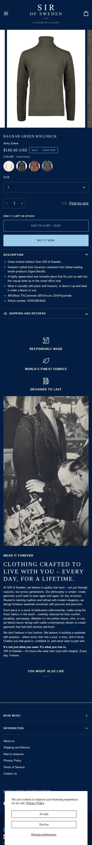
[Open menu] (9, 13)
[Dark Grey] (22, 167)
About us (9, 741)
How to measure (13, 754)
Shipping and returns (27, 313)
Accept (44, 814)
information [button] (13, 728)
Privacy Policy (35, 803)
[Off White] (9, 167)
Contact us (10, 773)
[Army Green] (47, 167)
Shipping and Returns (16, 747)
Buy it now (46, 240)
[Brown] (35, 167)
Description (13, 254)
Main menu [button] (12, 715)
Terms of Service (14, 767)
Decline (44, 824)
